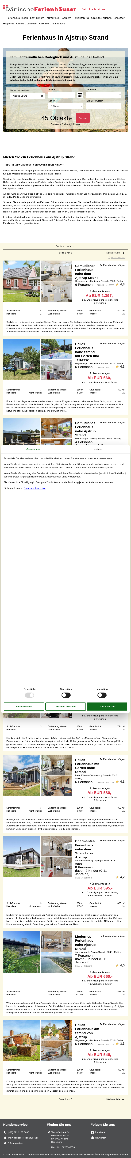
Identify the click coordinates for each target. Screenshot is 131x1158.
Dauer (51, 100)
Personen (91, 89)
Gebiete (66, 17)
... (80, 95)
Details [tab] (97, 449)
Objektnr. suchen (101, 17)
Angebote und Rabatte (116, 1154)
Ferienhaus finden (17, 17)
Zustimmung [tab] (33, 449)
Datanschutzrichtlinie (35, 488)
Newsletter (89, 1154)
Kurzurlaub (52, 17)
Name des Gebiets (19, 90)
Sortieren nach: (63, 246)
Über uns (99, 1154)
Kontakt (44, 1154)
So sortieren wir (118, 258)
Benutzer (119, 17)
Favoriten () (81, 17)
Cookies (52, 1154)
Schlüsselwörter (95, 100)
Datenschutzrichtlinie (72, 1154)
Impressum (33, 1154)
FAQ (59, 1154)
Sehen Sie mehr (65, 289)
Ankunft (52, 89)
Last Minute (37, 17)
